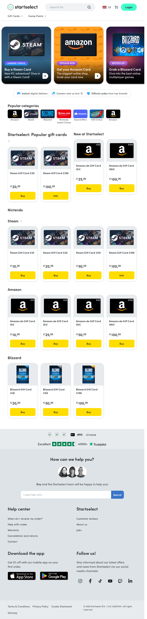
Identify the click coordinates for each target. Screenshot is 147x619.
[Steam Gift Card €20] (23, 158)
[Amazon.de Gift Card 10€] (23, 306)
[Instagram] (82, 581)
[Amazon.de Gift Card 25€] (89, 150)
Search (117, 495)
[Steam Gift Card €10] (23, 237)
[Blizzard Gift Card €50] (55, 374)
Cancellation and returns (23, 535)
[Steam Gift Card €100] (56, 158)
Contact (12, 541)
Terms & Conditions (19, 606)
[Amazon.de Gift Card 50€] (89, 306)
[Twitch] (122, 581)
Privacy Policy (40, 606)
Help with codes (17, 524)
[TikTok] (101, 581)
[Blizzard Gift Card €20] (22, 374)
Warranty (13, 530)
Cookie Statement (61, 606)
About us (82, 524)
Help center (19, 509)
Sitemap (12, 613)
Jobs (79, 530)
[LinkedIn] (132, 581)
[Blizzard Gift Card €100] (88, 374)
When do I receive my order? (25, 518)
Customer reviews (87, 518)
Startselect (87, 509)
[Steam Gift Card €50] (89, 237)
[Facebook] (92, 581)
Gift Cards (14, 16)
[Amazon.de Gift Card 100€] (122, 150)
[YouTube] (111, 581)
